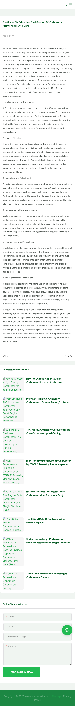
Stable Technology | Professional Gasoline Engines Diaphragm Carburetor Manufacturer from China (49, 540)
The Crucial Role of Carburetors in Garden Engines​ (45, 520)
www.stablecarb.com (37, 696)
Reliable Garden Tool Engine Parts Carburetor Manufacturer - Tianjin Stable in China (45, 493)
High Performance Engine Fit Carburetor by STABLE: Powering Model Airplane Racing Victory (48, 462)
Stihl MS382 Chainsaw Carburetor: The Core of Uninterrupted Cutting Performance (48, 431)
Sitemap (56, 696)
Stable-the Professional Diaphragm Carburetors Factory (46, 575)
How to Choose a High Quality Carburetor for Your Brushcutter (44, 380)
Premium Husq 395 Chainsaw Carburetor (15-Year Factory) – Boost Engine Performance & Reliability (47, 400)
